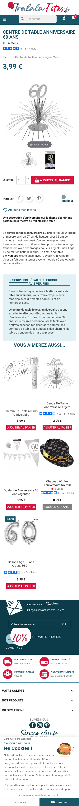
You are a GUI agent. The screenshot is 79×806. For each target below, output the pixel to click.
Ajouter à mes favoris (19, 210)
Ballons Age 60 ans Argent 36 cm (21, 564)
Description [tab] (18, 280)
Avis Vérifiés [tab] (39, 283)
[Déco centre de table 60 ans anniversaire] (29, 161)
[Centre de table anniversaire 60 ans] (50, 161)
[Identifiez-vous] (64, 17)
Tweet (29, 198)
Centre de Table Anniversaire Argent (57, 405)
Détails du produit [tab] (44, 280)
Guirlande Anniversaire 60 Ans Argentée (21, 492)
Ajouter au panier (54, 180)
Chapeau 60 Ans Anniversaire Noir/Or (57, 483)
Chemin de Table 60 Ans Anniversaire (21, 413)
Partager (19, 198)
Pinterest (39, 198)
